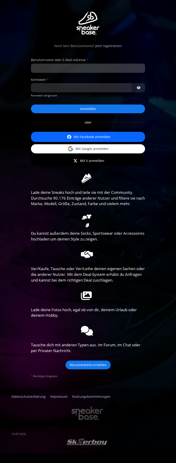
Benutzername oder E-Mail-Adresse (58, 60)
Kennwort (38, 79)
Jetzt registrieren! (108, 46)
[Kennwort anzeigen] (138, 87)
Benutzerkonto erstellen (88, 365)
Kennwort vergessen (44, 95)
